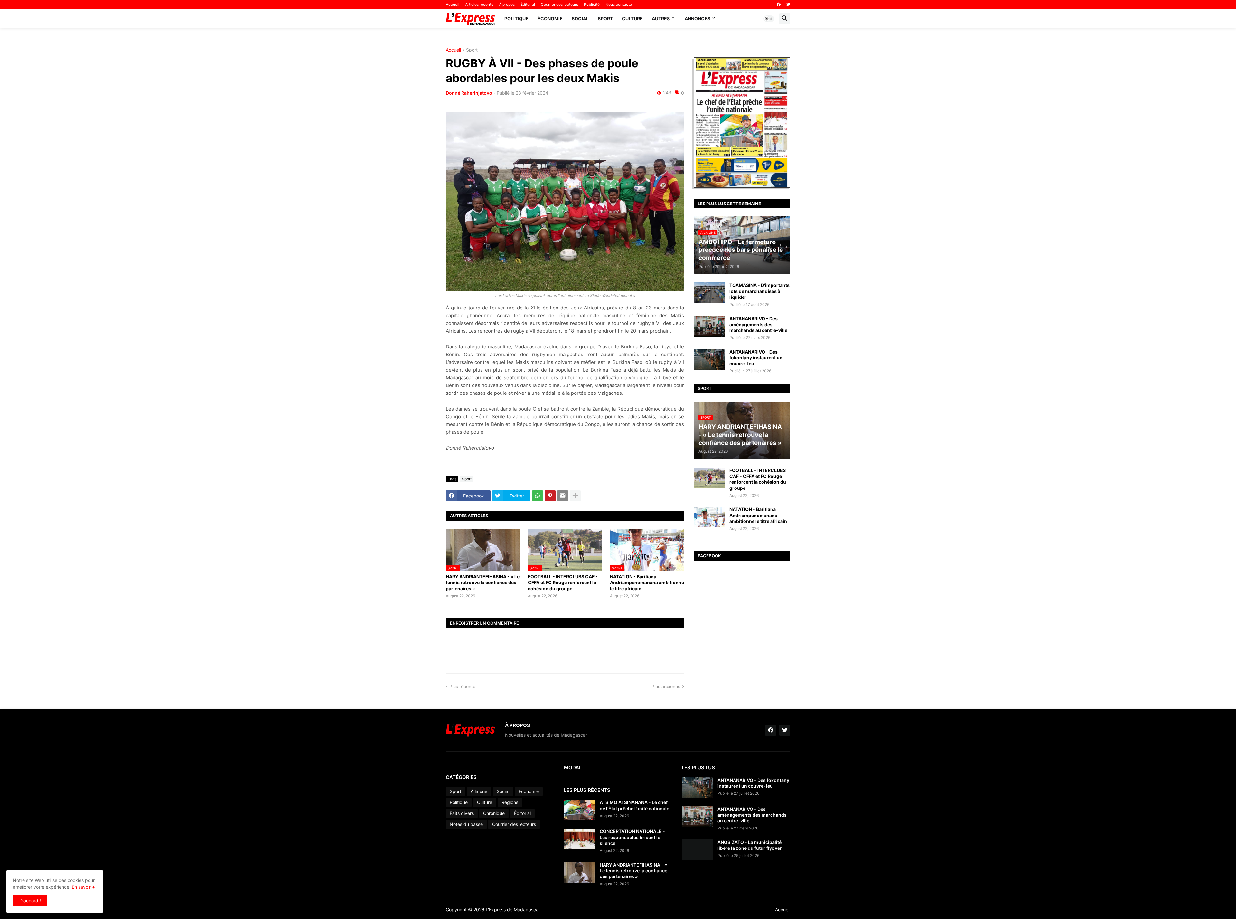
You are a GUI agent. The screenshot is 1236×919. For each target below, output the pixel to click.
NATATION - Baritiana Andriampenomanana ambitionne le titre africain (647, 582)
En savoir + (83, 887)
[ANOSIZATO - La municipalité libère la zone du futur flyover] (697, 849)
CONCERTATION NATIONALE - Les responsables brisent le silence (632, 837)
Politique (516, 18)
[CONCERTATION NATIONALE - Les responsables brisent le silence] (579, 839)
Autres (661, 18)
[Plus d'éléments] (575, 495)
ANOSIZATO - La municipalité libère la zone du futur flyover (749, 845)
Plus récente (462, 686)
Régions (509, 802)
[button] (768, 18)
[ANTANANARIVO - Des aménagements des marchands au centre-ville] (709, 326)
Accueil (452, 4)
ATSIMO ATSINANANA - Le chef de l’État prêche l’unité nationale (634, 805)
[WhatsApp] (537, 495)
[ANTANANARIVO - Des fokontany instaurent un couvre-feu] (709, 359)
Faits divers (462, 813)
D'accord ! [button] (30, 900)
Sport (605, 18)
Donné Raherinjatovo (469, 93)
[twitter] (788, 4)
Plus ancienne (665, 686)
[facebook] (779, 4)
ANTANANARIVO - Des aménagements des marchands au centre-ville (758, 324)
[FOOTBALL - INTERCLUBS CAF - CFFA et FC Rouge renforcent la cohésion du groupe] (709, 478)
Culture (632, 18)
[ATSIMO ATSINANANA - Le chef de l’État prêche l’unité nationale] (579, 810)
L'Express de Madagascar (513, 909)
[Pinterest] (550, 495)
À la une (479, 791)
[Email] (562, 495)
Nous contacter (619, 4)
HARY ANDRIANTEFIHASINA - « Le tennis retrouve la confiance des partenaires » (483, 582)
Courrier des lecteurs (559, 4)
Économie (550, 18)
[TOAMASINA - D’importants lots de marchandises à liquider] (709, 292)
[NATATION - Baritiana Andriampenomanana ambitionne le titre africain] (709, 517)
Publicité (592, 4)
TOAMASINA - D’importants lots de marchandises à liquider (759, 290)
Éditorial (527, 4)
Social (580, 18)
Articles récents (479, 4)
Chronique (494, 813)
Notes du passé (466, 824)
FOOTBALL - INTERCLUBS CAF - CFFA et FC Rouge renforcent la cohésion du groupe (563, 582)
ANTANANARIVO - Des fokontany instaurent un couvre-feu (755, 357)
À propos (507, 4)
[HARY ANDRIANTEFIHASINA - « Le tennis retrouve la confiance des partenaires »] (579, 872)
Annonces (697, 18)
